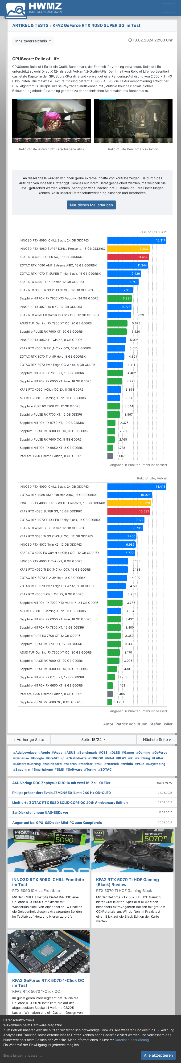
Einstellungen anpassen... (22, 1055)
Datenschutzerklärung (132, 1040)
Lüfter (158, 758)
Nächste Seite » (157, 739)
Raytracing (155, 764)
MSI (99, 764)
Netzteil (111, 764)
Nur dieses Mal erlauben (91, 205)
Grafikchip (55, 758)
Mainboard (52, 764)
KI (130, 758)
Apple (44, 752)
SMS (59, 769)
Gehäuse (21, 758)
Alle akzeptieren (158, 1055)
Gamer (128, 752)
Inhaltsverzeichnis (31, 41)
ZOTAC (105, 769)
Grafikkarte (76, 758)
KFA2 (121, 758)
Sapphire (21, 769)
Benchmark (87, 752)
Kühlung (142, 758)
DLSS (114, 752)
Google (37, 758)
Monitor (85, 764)
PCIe (139, 764)
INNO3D (95, 758)
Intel (109, 758)
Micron (70, 764)
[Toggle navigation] (168, 8)
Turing (90, 769)
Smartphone (42, 769)
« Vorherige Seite (28, 739)
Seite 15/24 (92, 739)
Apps (57, 752)
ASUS (69, 752)
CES (103, 752)
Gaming (143, 752)
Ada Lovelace (25, 752)
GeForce (159, 752)
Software (74, 769)
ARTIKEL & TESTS (30, 25)
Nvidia (127, 764)
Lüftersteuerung (27, 764)
